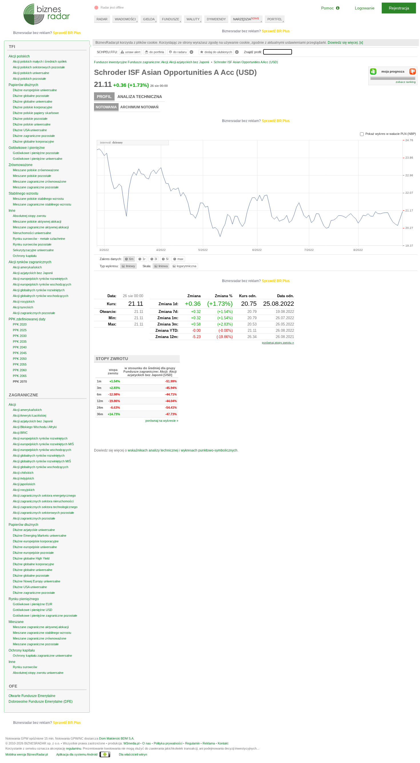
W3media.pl (131, 743)
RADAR (102, 19)
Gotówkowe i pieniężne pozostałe (36, 153)
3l (156, 259)
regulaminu (73, 748)
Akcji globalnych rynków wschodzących (40, 295)
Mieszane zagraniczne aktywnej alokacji (41, 227)
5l (167, 259)
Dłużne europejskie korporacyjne (36, 541)
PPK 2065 (20, 375)
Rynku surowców (25, 667)
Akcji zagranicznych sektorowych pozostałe (43, 512)
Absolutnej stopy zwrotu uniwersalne (38, 672)
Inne (12, 211)
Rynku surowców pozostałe (32, 244)
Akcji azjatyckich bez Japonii (33, 273)
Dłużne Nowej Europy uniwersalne (36, 581)
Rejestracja (399, 8)
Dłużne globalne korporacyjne (33, 141)
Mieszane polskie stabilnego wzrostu (38, 198)
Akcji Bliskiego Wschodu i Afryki (35, 427)
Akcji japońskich (24, 484)
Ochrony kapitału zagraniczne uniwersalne (42, 655)
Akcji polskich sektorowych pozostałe (39, 67)
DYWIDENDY (216, 19)
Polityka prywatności (168, 743)
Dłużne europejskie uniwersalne (35, 90)
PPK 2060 (20, 370)
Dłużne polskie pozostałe (30, 118)
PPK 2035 (20, 341)
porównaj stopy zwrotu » (278, 342)
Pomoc (328, 8)
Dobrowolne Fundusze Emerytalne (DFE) (41, 702)
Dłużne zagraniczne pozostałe (34, 135)
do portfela (156, 52)
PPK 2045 (20, 353)
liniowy (130, 266)
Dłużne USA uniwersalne (30, 130)
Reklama (209, 743)
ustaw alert (132, 52)
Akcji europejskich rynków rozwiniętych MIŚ (43, 444)
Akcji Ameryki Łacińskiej (29, 415)
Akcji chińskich (23, 472)
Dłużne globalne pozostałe (31, 95)
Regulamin (192, 743)
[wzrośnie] (373, 71)
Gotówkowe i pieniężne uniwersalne (37, 158)
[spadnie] (412, 71)
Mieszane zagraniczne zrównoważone (39, 181)
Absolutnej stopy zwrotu (29, 215)
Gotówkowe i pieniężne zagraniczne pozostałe (45, 615)
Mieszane (16, 622)
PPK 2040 (20, 347)
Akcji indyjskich (23, 478)
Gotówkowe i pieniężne (27, 148)
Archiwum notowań (139, 107)
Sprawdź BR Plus (276, 31)
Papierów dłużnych (23, 85)
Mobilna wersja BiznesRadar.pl (26, 754)
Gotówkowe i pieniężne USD (32, 610)
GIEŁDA (149, 19)
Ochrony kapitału (25, 255)
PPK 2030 (20, 335)
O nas (146, 743)
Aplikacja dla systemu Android (76, 754)
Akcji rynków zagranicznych (30, 262)
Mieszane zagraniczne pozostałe (36, 187)
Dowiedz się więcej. (343, 43)
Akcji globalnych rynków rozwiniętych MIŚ (42, 461)
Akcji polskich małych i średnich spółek (40, 61)
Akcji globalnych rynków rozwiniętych (39, 290)
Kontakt (223, 743)
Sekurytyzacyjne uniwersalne (33, 250)
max (180, 259)
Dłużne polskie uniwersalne (32, 124)
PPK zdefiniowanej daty (27, 319)
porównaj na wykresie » (161, 420)
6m (131, 259)
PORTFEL (274, 19)
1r (144, 259)
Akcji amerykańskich (27, 267)
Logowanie (365, 8)
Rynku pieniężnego (24, 599)
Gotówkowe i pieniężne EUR (32, 604)
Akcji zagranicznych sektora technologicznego (45, 507)
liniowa (163, 266)
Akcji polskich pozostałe (29, 78)
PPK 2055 (20, 364)
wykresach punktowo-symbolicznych (209, 450)
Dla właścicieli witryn (133, 754)
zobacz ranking (406, 81)
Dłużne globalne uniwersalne (32, 101)
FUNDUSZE (170, 19)
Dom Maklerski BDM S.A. (116, 738)
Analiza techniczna (139, 96)
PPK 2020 (20, 324)
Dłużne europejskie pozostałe (33, 552)
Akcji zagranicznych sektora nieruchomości (43, 501)
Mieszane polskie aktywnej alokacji (37, 221)
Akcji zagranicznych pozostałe (34, 313)
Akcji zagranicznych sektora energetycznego (44, 495)
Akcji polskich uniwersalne (31, 73)
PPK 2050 (20, 358)
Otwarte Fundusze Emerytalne (32, 696)
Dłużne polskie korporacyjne (32, 107)
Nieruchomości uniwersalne (32, 233)
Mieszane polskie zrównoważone (36, 170)
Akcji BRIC (20, 432)
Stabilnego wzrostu (23, 193)
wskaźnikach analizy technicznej (153, 450)
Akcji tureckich (23, 307)
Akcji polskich (19, 56)
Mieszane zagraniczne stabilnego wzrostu (42, 204)
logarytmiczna (186, 266)
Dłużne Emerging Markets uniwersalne (39, 535)
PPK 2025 (20, 330)
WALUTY (193, 19)
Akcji (12, 405)
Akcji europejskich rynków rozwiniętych (40, 278)
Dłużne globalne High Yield (31, 558)
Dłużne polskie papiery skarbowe (36, 113)
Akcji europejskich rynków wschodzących (42, 284)
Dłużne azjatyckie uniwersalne (34, 530)
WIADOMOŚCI (125, 19)
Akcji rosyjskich (24, 301)
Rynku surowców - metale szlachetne (39, 238)
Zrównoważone (21, 165)
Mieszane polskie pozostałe (32, 175)
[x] (361, 43)
